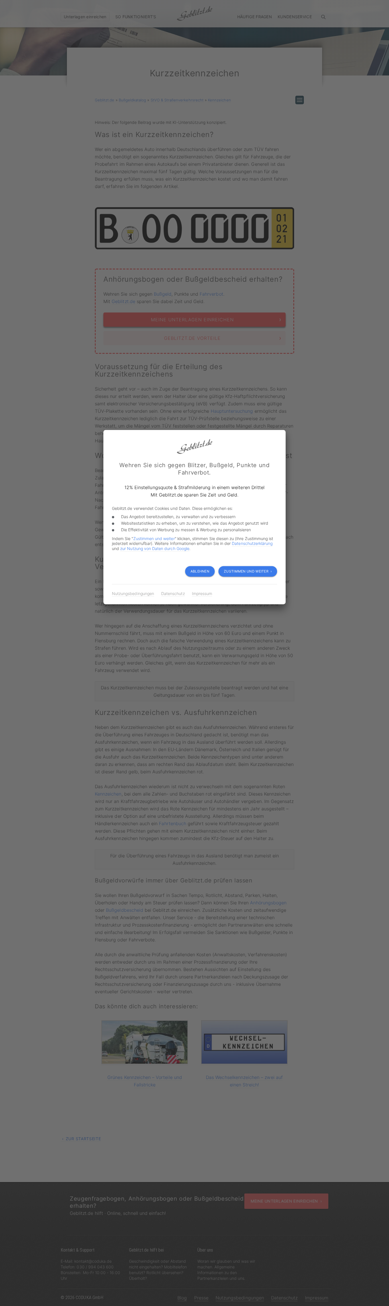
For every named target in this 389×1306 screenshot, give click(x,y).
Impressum (202, 593)
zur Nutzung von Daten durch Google (154, 548)
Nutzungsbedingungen (133, 593)
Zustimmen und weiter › (248, 571)
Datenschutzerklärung (252, 543)
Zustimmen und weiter (154, 538)
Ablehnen (200, 571)
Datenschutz (173, 593)
